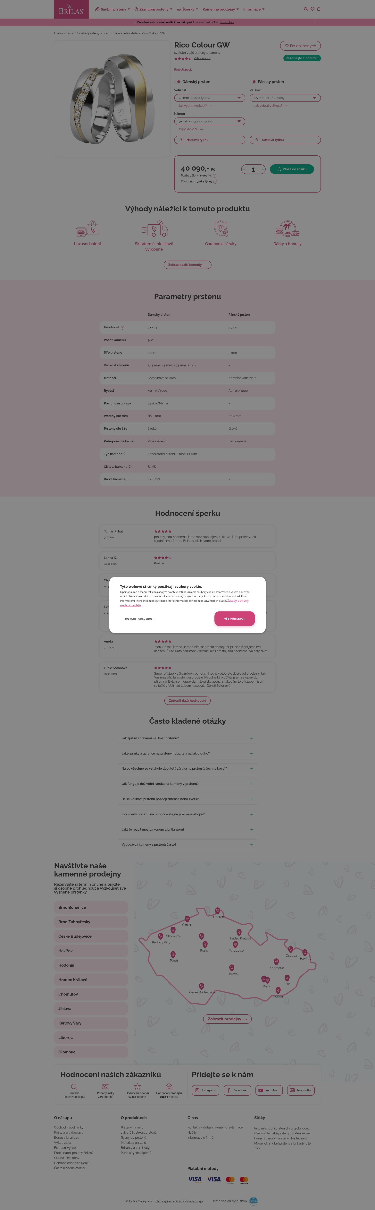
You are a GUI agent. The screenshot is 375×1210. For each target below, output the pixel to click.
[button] (137, 618)
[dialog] (187, 605)
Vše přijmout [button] (234, 618)
